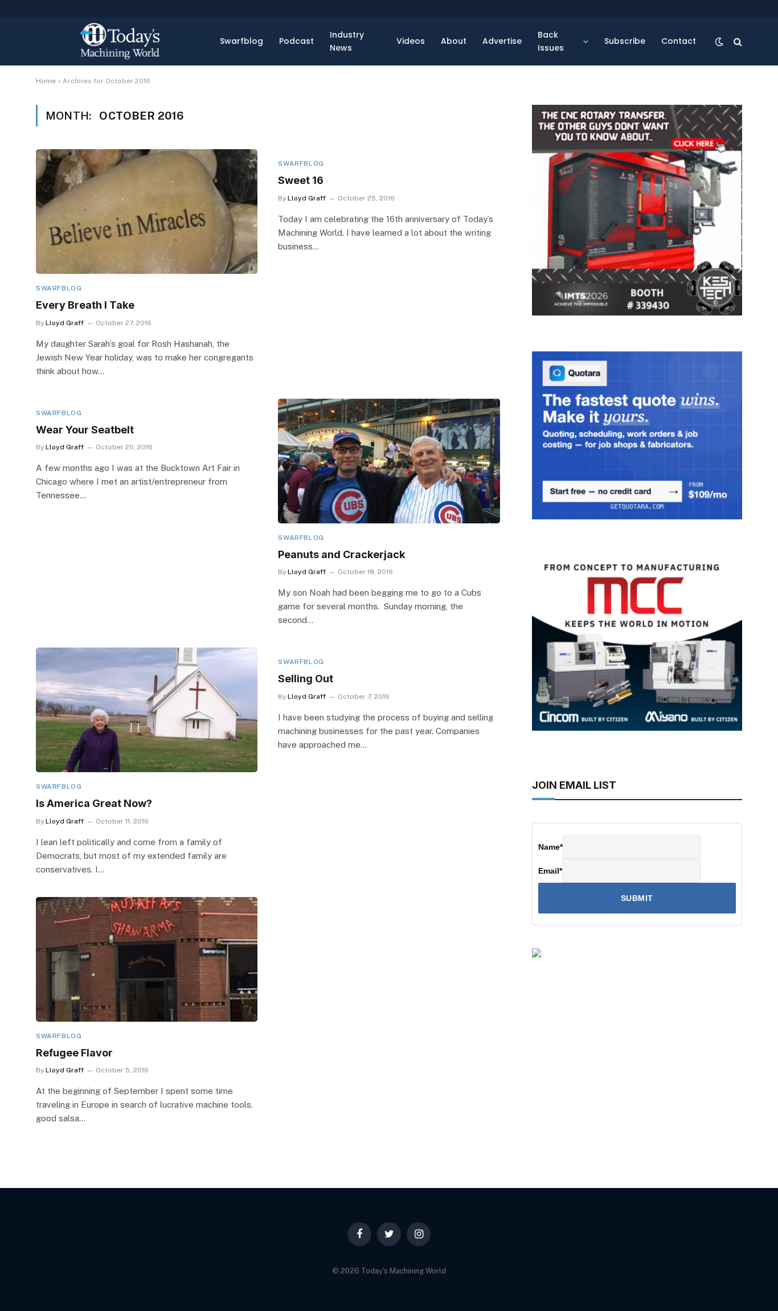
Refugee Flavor (74, 1053)
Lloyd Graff (65, 323)
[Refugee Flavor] (146, 959)
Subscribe (624, 41)
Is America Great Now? (94, 803)
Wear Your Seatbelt (85, 430)
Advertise (502, 41)
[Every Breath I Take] (146, 211)
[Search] (736, 41)
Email (550, 870)
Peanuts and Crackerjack (341, 554)
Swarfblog (241, 41)
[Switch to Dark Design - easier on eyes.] (719, 41)
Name (550, 846)
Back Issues (551, 41)
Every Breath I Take (85, 305)
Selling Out (305, 679)
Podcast (296, 41)
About (453, 41)
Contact (678, 41)
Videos (410, 41)
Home (46, 81)
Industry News (347, 41)
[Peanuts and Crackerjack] (388, 461)
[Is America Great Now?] (146, 710)
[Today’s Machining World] (119, 41)
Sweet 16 (301, 180)
